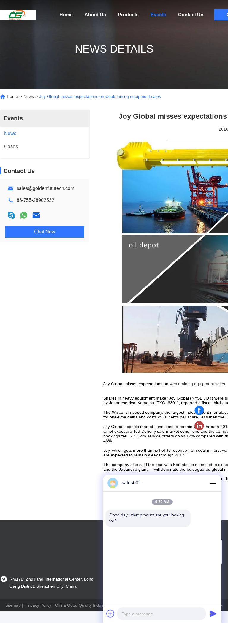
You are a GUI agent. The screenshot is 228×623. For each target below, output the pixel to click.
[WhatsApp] (23, 215)
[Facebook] (199, 410)
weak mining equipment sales (197, 383)
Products (128, 14)
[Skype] (11, 215)
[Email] (36, 215)
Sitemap (13, 605)
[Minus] (213, 482)
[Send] (213, 613)
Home (66, 14)
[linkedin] (199, 426)
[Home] (18, 15)
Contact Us (190, 14)
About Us (95, 14)
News (28, 96)
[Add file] (110, 613)
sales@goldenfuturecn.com (45, 188)
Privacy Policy (38, 605)
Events (158, 14)
